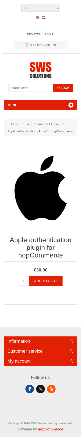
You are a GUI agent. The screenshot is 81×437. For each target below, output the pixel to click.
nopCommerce (50, 429)
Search (62, 88)
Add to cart (45, 281)
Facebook (29, 389)
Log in (49, 34)
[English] (37, 17)
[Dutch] (43, 17)
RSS (51, 389)
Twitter (40, 389)
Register (34, 34)
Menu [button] (12, 105)
